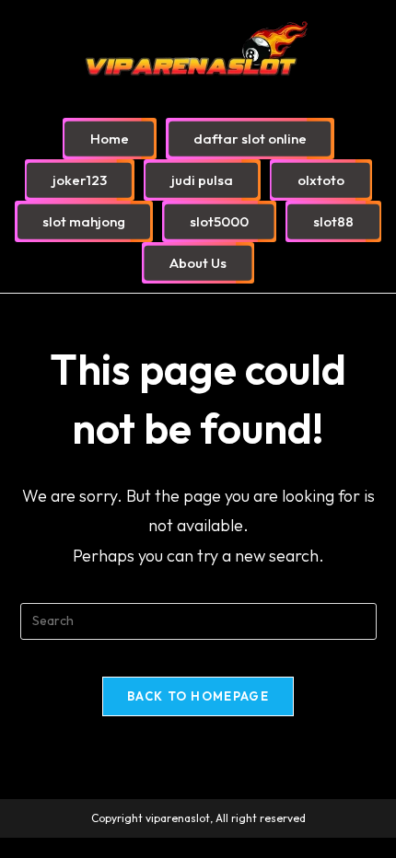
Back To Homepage (198, 696)
